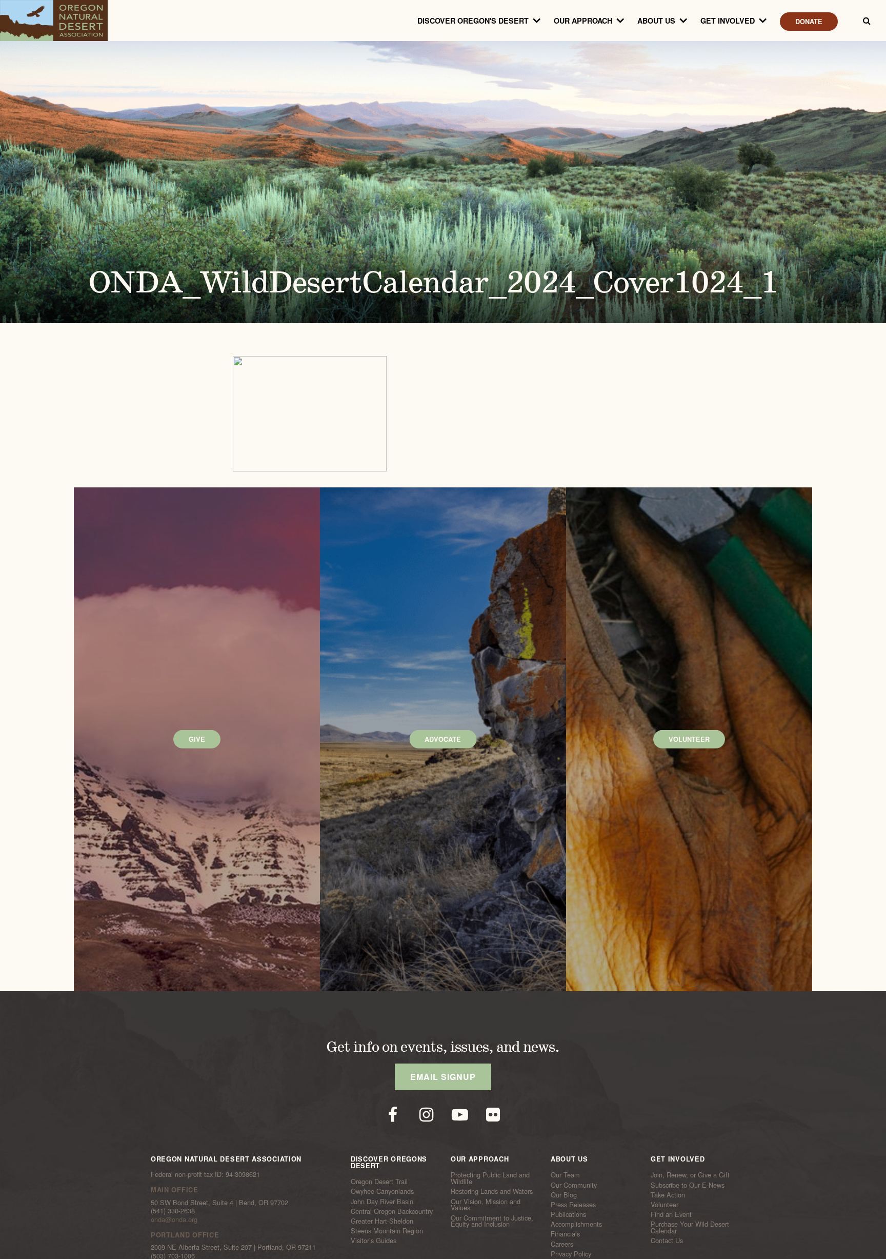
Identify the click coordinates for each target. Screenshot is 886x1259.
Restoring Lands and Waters (492, 1191)
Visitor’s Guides (373, 1240)
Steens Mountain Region (387, 1230)
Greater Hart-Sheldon (382, 1221)
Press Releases (573, 1204)
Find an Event (671, 1214)
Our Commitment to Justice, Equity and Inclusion (492, 1221)
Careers (562, 1243)
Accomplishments (576, 1224)
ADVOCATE (443, 739)
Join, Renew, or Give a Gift (690, 1174)
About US (656, 20)
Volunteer (664, 1204)
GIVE (197, 739)
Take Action (668, 1194)
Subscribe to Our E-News (687, 1184)
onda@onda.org (174, 1219)
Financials (565, 1233)
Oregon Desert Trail (379, 1181)
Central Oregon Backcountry (392, 1211)
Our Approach (583, 20)
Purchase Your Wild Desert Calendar (690, 1227)
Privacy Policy (571, 1253)
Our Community (574, 1184)
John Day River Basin (382, 1201)
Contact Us (667, 1240)
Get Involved (727, 20)
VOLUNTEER (689, 739)
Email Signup (443, 1077)
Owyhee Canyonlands (382, 1191)
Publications (568, 1214)
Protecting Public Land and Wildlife (490, 1178)
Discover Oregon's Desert (473, 20)
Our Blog (564, 1194)
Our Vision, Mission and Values (485, 1204)
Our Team (565, 1174)
